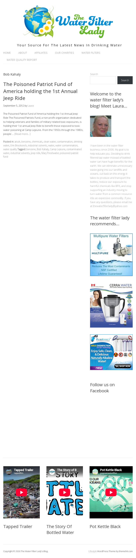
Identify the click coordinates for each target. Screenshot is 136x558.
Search (94, 74)
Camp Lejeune (57, 149)
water (51, 145)
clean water (50, 141)
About (22, 52)
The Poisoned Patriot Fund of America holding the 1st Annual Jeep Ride (40, 91)
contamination (65, 141)
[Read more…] (22, 134)
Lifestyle (93, 551)
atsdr (17, 141)
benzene (26, 141)
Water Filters (91, 52)
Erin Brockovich (18, 145)
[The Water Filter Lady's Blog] (68, 36)
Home (7, 52)
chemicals (37, 141)
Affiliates (41, 52)
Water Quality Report (22, 59)
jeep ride (35, 153)
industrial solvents (37, 145)
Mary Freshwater (50, 153)
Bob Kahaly (43, 149)
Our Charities (64, 52)
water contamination (66, 145)
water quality (10, 149)
